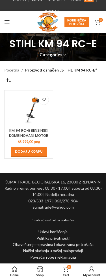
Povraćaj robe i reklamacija (53, 257)
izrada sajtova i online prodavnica (53, 220)
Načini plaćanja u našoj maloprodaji (53, 250)
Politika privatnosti (53, 238)
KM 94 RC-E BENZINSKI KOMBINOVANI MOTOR (28, 133)
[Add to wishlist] (44, 100)
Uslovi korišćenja (53, 231)
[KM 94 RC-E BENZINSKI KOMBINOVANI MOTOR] (28, 109)
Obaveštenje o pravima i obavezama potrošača (53, 244)
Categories (51, 55)
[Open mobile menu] (7, 22)
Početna (11, 70)
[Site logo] (48, 21)
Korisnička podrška (76, 22)
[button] (29, 152)
